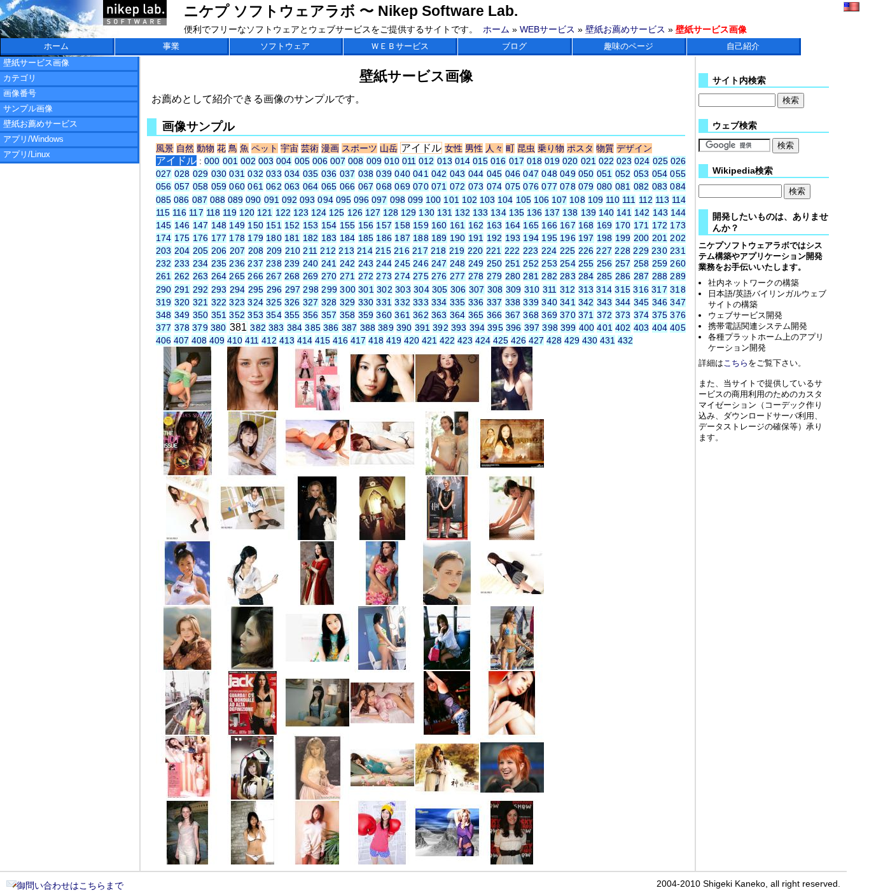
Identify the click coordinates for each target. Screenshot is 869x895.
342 (586, 302)
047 (531, 174)
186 (384, 238)
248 (458, 263)
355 (292, 315)
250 (495, 263)
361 (402, 315)
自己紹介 (743, 46)
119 (230, 212)
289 (677, 276)
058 (201, 186)
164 (513, 225)
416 (340, 340)
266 (255, 276)
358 (348, 315)
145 (164, 225)
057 (182, 186)
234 (201, 263)
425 (500, 340)
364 (458, 315)
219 (457, 251)
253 (549, 263)
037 (348, 174)
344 (623, 302)
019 (552, 161)
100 (433, 200)
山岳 (389, 148)
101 (451, 200)
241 (329, 263)
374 (642, 315)
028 (182, 174)
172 (660, 225)
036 (329, 174)
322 (219, 302)
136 (534, 212)
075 (513, 186)
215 (383, 251)
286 (623, 276)
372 (605, 315)
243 (366, 263)
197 (586, 238)
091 (271, 200)
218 (439, 251)
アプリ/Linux (26, 154)
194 (531, 238)
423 (465, 340)
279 (495, 276)
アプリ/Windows (33, 139)
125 (336, 212)
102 (469, 200)
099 (415, 200)
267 (274, 276)
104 (505, 200)
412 (269, 340)
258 (642, 263)
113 (662, 200)
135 (516, 212)
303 (403, 289)
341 (568, 302)
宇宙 (289, 148)
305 (440, 289)
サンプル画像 (28, 108)
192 (495, 238)
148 (219, 225)
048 (549, 174)
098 (397, 200)
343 (605, 302)
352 (237, 315)
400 (587, 328)
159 (421, 225)
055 (677, 174)
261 (164, 276)
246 (421, 263)
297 (293, 289)
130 (426, 212)
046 (513, 174)
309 (514, 289)
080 (605, 186)
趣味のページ (628, 46)
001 (230, 161)
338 (513, 302)
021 (588, 161)
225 (568, 251)
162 (476, 225)
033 (274, 174)
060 (237, 186)
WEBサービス (547, 29)
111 (629, 200)
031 (237, 174)
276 (439, 276)
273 (384, 276)
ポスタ (580, 148)
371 (586, 315)
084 (677, 186)
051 (605, 174)
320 (182, 302)
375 (660, 315)
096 (361, 200)
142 (642, 212)
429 (572, 340)
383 (276, 328)
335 (458, 302)
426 (518, 340)
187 (402, 238)
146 (182, 225)
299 (329, 289)
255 (586, 263)
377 (164, 328)
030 (219, 174)
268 (292, 276)
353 (255, 315)
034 (292, 174)
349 (182, 315)
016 (498, 161)
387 (350, 328)
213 (346, 251)
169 (605, 225)
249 (476, 263)
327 (311, 302)
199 (623, 238)
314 (604, 289)
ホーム (496, 29)
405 (677, 328)
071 (439, 186)
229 (641, 251)
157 (384, 225)
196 (568, 238)
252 (531, 263)
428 (554, 340)
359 (366, 315)
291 (182, 289)
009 (374, 161)
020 (570, 161)
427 (536, 340)
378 (182, 328)
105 (523, 200)
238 (274, 263)
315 (622, 289)
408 (199, 340)
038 (366, 174)
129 (408, 212)
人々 (494, 148)
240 (311, 263)
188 (421, 238)
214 (365, 251)
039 (384, 174)
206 (219, 251)
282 (549, 276)
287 (642, 276)
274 (402, 276)
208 (256, 251)
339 (531, 302)
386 (331, 328)
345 (642, 302)
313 (586, 289)
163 (495, 225)
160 (439, 225)
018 (534, 161)
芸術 (310, 148)
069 (402, 186)
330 (366, 302)
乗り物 (551, 148)
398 (550, 328)
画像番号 (19, 93)
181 (292, 238)
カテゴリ (19, 78)
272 (366, 276)
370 (568, 315)
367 (513, 315)
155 (348, 225)
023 (624, 161)
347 (677, 302)
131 (444, 212)
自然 (185, 148)
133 (480, 212)
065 (329, 186)
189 (439, 238)
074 (495, 186)
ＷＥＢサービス (400, 46)
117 (196, 212)
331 (384, 302)
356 (311, 315)
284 (586, 276)
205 (201, 251)
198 (605, 238)
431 (607, 340)
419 (393, 340)
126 (355, 212)
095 (343, 200)
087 (199, 200)
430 (589, 340)
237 (255, 263)
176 (201, 238)
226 (586, 251)
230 (659, 251)
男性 (474, 148)
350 (201, 315)
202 (677, 238)
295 (256, 289)
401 (605, 328)
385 (313, 328)
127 (372, 212)
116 (179, 212)
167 (568, 225)
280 (513, 276)
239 (292, 263)
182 (311, 238)
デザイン (634, 148)
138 (570, 212)
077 (549, 186)
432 (625, 340)
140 (606, 212)
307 (477, 289)
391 (423, 328)
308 (495, 289)
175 (182, 238)
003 (266, 161)
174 (164, 238)
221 (494, 251)
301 (366, 289)
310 (532, 289)
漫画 (330, 148)
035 (311, 174)
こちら (735, 363)
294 (238, 289)
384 (295, 328)
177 (219, 238)
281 (531, 276)
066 (348, 186)
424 (482, 340)
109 (595, 200)
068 (384, 186)
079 (586, 186)
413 (287, 340)
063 (292, 186)
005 (302, 161)
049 (568, 174)
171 (642, 225)
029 (201, 174)
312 (568, 289)
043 (458, 174)
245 (402, 263)
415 (322, 340)
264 (219, 276)
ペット (264, 148)
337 (495, 302)
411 (252, 340)
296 (274, 289)
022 (606, 161)
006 (320, 161)
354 (274, 315)
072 (458, 186)
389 (386, 328)
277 (458, 276)
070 (421, 186)
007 (337, 161)
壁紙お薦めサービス (625, 29)
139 (588, 212)
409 (217, 340)
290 (164, 289)
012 (426, 161)
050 (586, 174)
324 (255, 302)
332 (402, 302)
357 (329, 315)
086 (181, 200)
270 (329, 276)
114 (679, 200)
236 (237, 263)
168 (586, 225)
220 (475, 251)
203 (164, 251)
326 (292, 302)
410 (234, 340)
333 (421, 302)
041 (421, 174)
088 (217, 200)
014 (462, 161)
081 (623, 186)
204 (182, 251)
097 (379, 200)
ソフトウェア (285, 46)
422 (447, 340)
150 (255, 225)
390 (404, 328)
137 (552, 212)
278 (476, 276)
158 (402, 225)
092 (289, 200)
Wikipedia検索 (743, 171)
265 (237, 276)
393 (459, 328)
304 (421, 289)
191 (476, 238)
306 (458, 289)
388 (368, 328)
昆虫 (526, 148)
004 (283, 161)
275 (421, 276)
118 (213, 212)
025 (660, 161)
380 (218, 328)
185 (366, 238)
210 (293, 251)
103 (487, 200)
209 (274, 251)
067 (366, 186)
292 (201, 289)
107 (559, 200)
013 (444, 161)
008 (355, 161)
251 (513, 263)
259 (660, 263)
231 (677, 251)
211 (310, 251)
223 (531, 251)
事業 (171, 46)
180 (274, 238)
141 (624, 212)
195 (549, 238)
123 (301, 212)
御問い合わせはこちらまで (70, 885)
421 (429, 340)
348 (164, 315)
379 (200, 328)
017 (516, 161)
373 (623, 315)
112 (646, 200)
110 (613, 200)
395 (495, 328)
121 (264, 212)
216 (402, 251)
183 (329, 238)
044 (476, 174)
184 (348, 238)
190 (458, 238)
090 (253, 200)
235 (219, 263)
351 (219, 315)
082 (642, 186)
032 (255, 174)
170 (623, 225)
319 (164, 302)
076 (531, 186)
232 (164, 263)
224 (549, 251)
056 (164, 186)
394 (477, 328)
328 (329, 302)
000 (211, 161)
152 (292, 225)
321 (201, 302)
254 (568, 263)
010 (392, 161)
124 (318, 212)
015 (480, 161)
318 (677, 289)
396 (514, 328)
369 (549, 315)
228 (622, 251)
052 (623, 174)
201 (660, 238)
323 (237, 302)
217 (420, 251)
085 (163, 200)
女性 (453, 148)
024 (642, 161)
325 (274, 302)
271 (348, 276)
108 (577, 200)
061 (255, 186)
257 (623, 263)
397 (532, 328)
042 (439, 174)
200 (642, 238)
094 (325, 200)
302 (385, 289)
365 (476, 315)
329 (348, 302)
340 (549, 302)
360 (384, 315)
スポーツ (359, 148)
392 (440, 328)
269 (311, 276)
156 (366, 225)
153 (311, 225)
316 (641, 289)
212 (328, 251)
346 (660, 302)
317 (659, 289)
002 (248, 161)
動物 (205, 148)
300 (348, 289)
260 (677, 263)
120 (246, 212)
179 (255, 238)
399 (568, 328)
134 (498, 212)
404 (660, 328)
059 (219, 186)
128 (390, 212)
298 (311, 289)
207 (238, 251)
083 (660, 186)
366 (495, 315)
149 (237, 225)
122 (283, 212)
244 (384, 263)
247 (439, 263)
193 (513, 238)
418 (376, 340)
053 (642, 174)
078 (568, 186)
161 (458, 225)
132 (462, 212)
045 (495, 174)
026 (678, 161)
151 (274, 225)
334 (439, 302)
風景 (165, 148)
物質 (605, 148)
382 (258, 328)
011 (409, 161)
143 (660, 212)
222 (512, 251)
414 (304, 340)
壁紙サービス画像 (36, 62)
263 (201, 276)
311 (550, 289)
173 (677, 225)
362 (421, 315)
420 (411, 340)
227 (604, 251)
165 (531, 225)
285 (605, 276)
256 (605, 263)
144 (678, 212)
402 (623, 328)
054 (660, 174)
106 (541, 200)
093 (307, 200)
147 (201, 225)
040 (402, 174)
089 (235, 200)
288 (660, 276)
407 (181, 340)
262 (182, 276)
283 (568, 276)
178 (237, 238)
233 (182, 263)
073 (476, 186)
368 (531, 315)
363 (439, 315)
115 (163, 212)
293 (219, 289)
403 (642, 328)
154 (329, 225)
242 (348, 263)
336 (476, 302)
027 (164, 174)
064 (311, 186)
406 (163, 340)
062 (274, 186)
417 (358, 340)
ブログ (514, 46)
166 (549, 225)
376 (677, 315)
